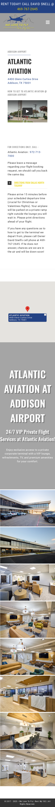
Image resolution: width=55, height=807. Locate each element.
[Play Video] (27, 111)
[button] (27, 184)
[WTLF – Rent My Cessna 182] (19, 15)
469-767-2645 (27, 9)
